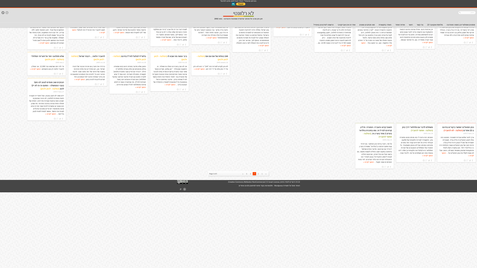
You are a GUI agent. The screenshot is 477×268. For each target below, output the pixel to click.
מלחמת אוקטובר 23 (435, 25)
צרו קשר (420, 25)
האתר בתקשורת (385, 25)
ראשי (411, 25)
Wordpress (278, 186)
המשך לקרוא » (468, 38)
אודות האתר (400, 25)
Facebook (472, 42)
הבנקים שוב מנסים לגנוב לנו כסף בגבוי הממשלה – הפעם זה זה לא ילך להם (47, 85)
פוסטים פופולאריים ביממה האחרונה (461, 25)
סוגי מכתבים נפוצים (367, 25)
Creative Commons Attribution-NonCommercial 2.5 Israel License (253, 182)
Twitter (470, 42)
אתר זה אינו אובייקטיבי (346, 25)
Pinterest (465, 42)
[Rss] (6, 13)
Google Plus (467, 42)
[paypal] (2, 13)
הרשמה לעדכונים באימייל (324, 25)
